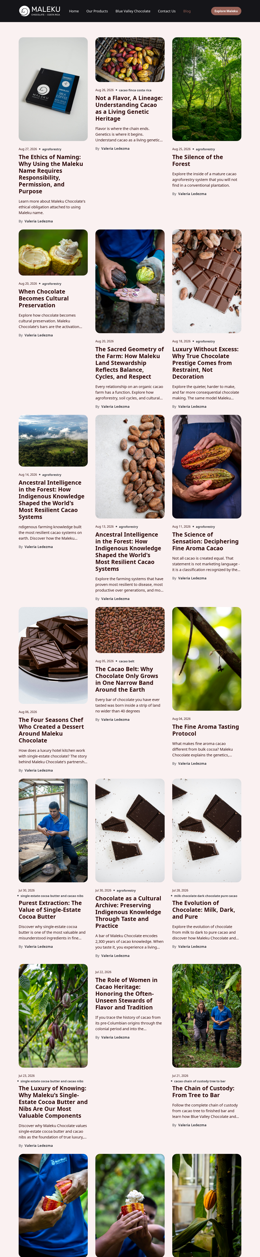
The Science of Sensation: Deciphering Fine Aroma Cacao (205, 541)
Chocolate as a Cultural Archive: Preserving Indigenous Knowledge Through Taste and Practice (128, 912)
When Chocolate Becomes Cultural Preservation (44, 298)
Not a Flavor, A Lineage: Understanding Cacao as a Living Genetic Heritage (129, 108)
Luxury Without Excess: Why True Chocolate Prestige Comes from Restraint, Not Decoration (205, 362)
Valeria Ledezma (38, 221)
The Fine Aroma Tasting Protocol (205, 730)
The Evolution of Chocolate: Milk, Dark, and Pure (203, 909)
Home (74, 11)
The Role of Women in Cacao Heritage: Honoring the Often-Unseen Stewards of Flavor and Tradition (126, 993)
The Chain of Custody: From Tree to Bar (203, 1091)
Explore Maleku (226, 11)
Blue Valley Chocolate (133, 11)
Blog (187, 11)
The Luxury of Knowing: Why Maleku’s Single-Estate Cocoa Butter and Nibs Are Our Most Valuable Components (53, 1101)
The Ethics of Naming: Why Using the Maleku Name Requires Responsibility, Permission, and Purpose (51, 174)
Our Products (97, 11)
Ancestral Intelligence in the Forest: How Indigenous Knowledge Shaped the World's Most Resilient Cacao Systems (52, 500)
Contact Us (167, 11)
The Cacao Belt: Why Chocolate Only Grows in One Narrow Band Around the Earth (126, 679)
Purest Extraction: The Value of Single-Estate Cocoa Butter (50, 909)
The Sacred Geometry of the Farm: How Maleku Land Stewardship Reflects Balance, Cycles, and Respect (129, 362)
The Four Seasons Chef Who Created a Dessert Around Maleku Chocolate (51, 730)
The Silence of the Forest (197, 160)
